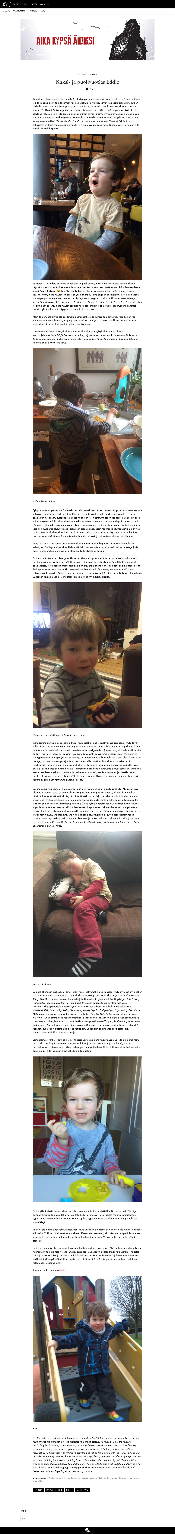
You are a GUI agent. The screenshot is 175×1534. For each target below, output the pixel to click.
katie (94, 74)
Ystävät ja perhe (54, 1490)
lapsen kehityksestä (79, 1478)
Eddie (51, 1478)
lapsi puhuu (112, 1478)
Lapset (69, 1490)
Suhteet (38, 1490)
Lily (87, 1530)
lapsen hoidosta (63, 1478)
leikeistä (122, 1478)
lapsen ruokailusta (98, 1478)
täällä (63, 1270)
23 (91, 89)
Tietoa (34, 4)
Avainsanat (20, 10)
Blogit (25, 4)
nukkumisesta (134, 1478)
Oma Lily (44, 4)
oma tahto (37, 1480)
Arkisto (33, 11)
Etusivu (6, 11)
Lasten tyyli (82, 1490)
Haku (42, 11)
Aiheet (16, 4)
